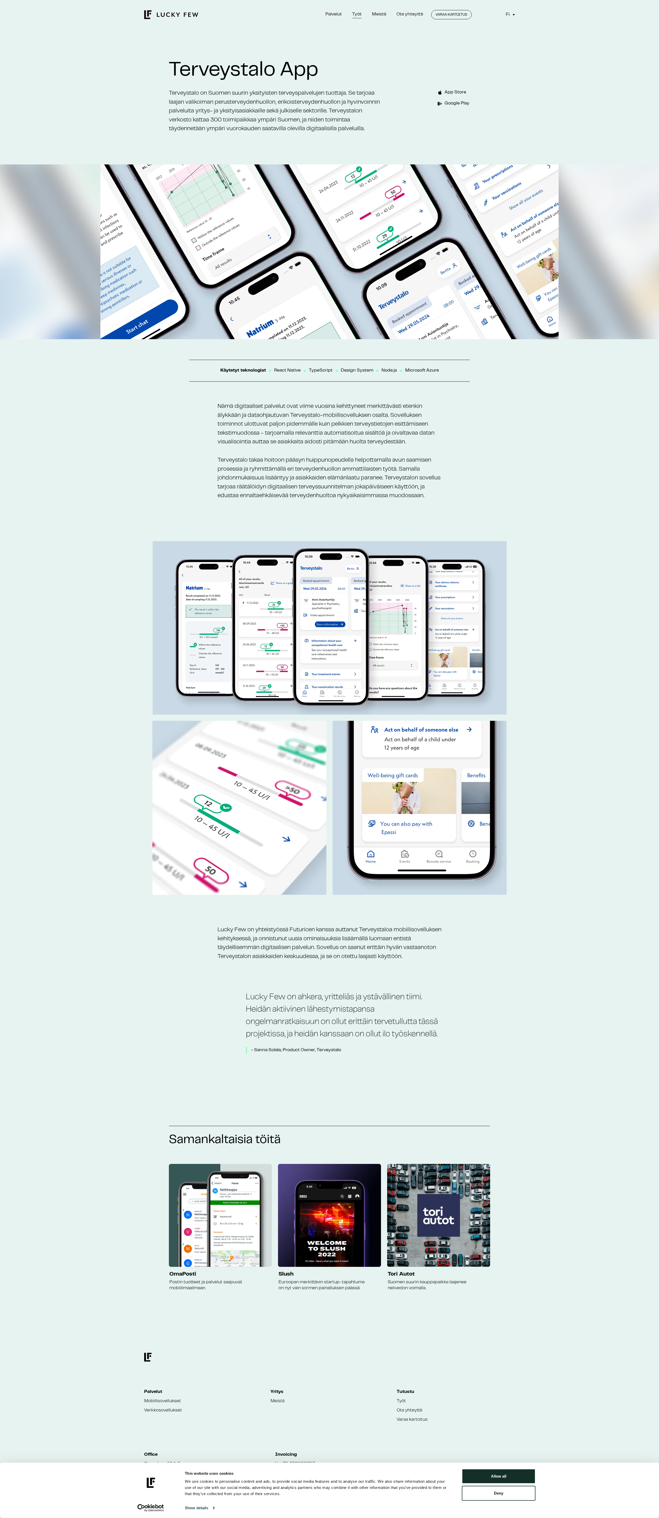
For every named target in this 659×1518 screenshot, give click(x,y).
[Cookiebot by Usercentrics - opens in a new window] (150, 1508)
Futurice (300, 930)
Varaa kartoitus (451, 14)
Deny (498, 1493)
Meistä (379, 14)
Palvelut (333, 14)
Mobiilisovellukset (162, 1401)
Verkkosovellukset (163, 1410)
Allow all (499, 1476)
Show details (196, 1508)
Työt (357, 14)
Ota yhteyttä (409, 14)
